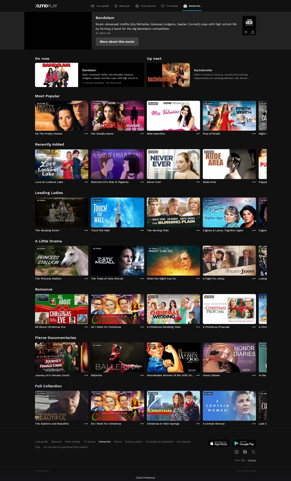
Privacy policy (133, 441)
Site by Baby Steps (246, 471)
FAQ (37, 447)
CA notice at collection (160, 441)
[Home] (46, 5)
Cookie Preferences (145, 477)
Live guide (102, 6)
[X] (253, 451)
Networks (194, 6)
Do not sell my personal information (65, 447)
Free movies (148, 6)
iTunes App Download (219, 444)
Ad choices (183, 441)
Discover (125, 6)
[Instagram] (236, 451)
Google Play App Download (244, 444)
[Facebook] (245, 451)
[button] (117, 41)
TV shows (172, 6)
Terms (118, 441)
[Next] (256, 115)
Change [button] (252, 460)
